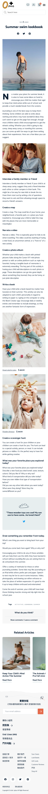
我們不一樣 (21, 757)
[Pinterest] (28, 779)
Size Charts (35, 754)
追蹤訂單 (5, 754)
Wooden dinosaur (8, 431)
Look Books (35, 757)
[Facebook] (5, 779)
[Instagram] (13, 779)
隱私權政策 (18, 787)
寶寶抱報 (20, 764)
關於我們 (20, 754)
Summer (37, 604)
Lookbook (28, 604)
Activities (19, 604)
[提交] (40, 711)
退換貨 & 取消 (7, 757)
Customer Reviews (38, 764)
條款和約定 (6, 787)
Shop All (34, 771)
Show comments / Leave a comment (24, 620)
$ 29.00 (19, 431)
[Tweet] (24, 521)
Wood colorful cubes (9, 370)
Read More (7, 680)
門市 (33, 768)
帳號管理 (5, 761)
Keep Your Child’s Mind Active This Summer (13, 675)
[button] (44, 5)
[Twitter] (20, 779)
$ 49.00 (21, 370)
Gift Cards (35, 761)
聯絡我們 (20, 768)
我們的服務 (21, 761)
